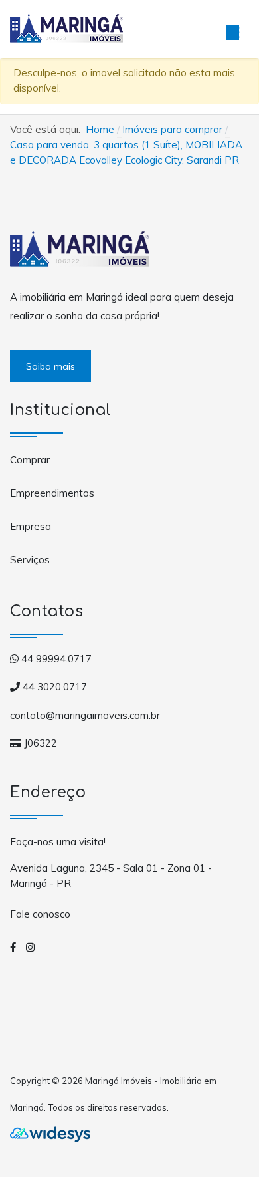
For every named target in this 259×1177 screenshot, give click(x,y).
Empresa (30, 526)
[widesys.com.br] (50, 1133)
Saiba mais (50, 366)
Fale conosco (40, 914)
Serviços (30, 559)
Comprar (30, 460)
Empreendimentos (52, 493)
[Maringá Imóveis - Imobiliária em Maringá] (66, 27)
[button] (232, 29)
